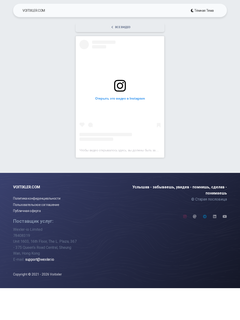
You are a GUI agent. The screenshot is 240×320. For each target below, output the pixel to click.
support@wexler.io (39, 259)
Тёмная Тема (204, 10)
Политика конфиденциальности (36, 198)
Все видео (123, 27)
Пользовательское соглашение (36, 205)
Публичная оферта (27, 211)
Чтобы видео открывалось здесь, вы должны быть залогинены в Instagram (135, 150)
